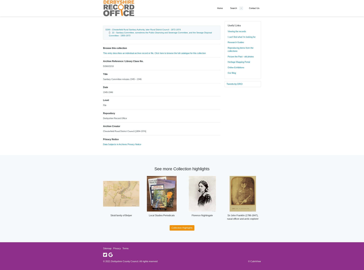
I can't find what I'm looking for (242, 37)
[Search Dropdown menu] (241, 8)
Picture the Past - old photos (241, 56)
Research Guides (236, 42)
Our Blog (232, 73)
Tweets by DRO (234, 84)
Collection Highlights (182, 228)
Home (220, 8)
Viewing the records (237, 31)
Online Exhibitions (236, 67)
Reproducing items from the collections (240, 49)
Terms (125, 248)
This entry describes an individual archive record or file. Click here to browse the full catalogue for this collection (154, 53)
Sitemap (107, 248)
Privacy (117, 248)
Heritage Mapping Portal (239, 62)
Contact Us (254, 8)
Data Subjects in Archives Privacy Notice (122, 144)
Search (233, 8)
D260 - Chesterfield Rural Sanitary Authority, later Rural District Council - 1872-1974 (143, 29)
